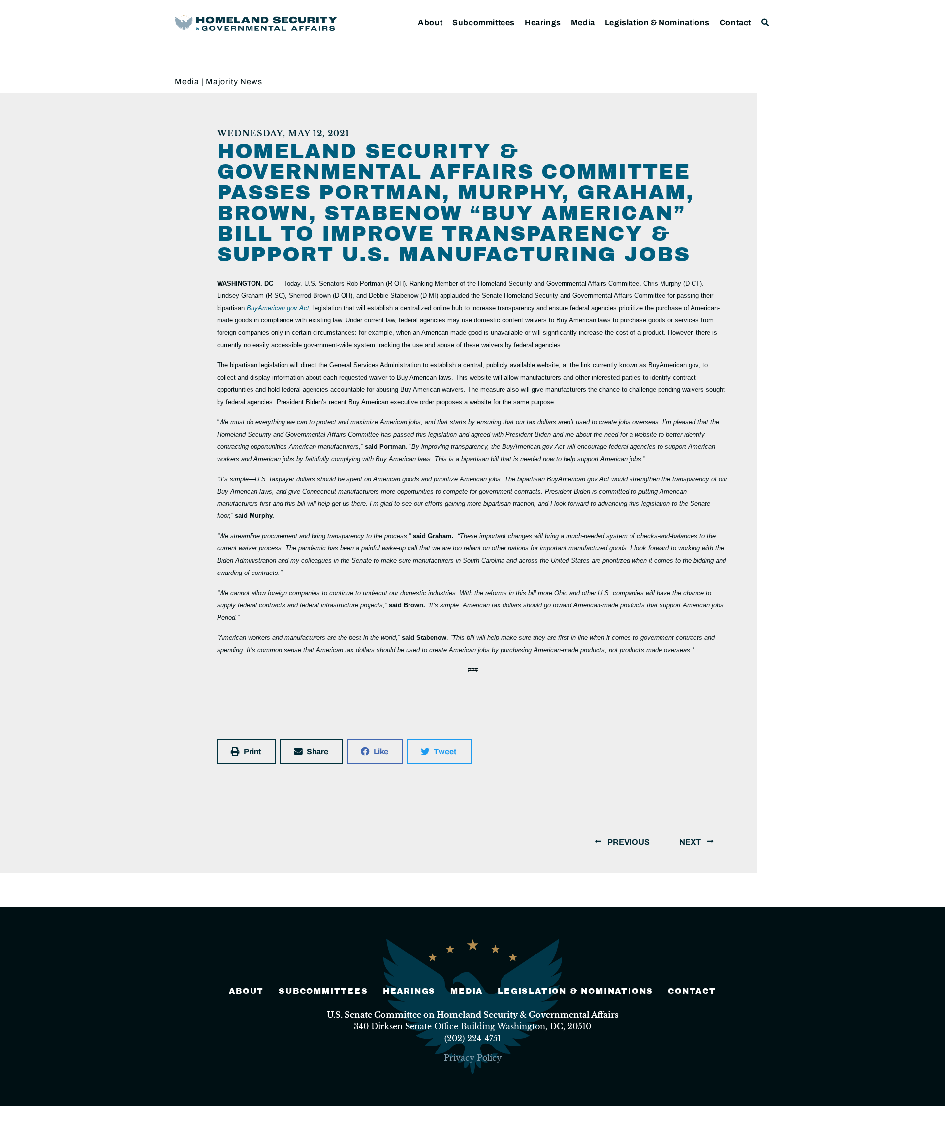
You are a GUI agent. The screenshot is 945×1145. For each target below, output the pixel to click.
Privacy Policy (473, 1058)
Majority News (234, 81)
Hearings (543, 22)
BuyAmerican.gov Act (278, 308)
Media (583, 22)
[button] (765, 22)
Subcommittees (483, 22)
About (430, 22)
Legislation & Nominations (657, 22)
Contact (735, 22)
